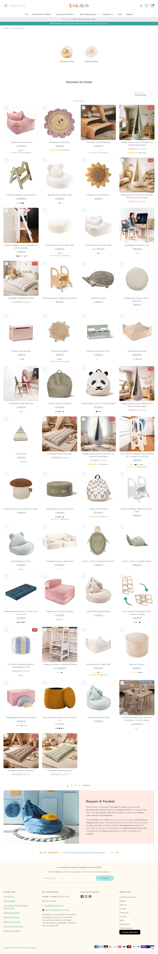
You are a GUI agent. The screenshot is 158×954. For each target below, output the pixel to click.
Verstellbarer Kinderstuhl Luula (137, 245)
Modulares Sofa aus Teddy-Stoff (59, 561)
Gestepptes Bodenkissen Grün (59, 770)
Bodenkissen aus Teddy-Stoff (98, 664)
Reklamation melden (11, 931)
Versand (122, 916)
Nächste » (87, 785)
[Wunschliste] (146, 5)
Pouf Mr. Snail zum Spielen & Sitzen (137, 561)
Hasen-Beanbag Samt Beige (98, 611)
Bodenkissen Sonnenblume (98, 195)
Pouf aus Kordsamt (137, 664)
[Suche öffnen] (5, 5)
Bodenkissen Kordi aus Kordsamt (59, 509)
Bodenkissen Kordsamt (137, 351)
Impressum (124, 912)
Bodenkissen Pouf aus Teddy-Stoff (60, 245)
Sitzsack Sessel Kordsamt (21, 142)
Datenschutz (124, 924)
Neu (27, 14)
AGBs (121, 920)
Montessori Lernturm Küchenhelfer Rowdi (60, 664)
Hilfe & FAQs (8, 896)
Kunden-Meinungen (127, 897)
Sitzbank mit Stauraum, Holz (98, 351)
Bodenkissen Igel (98, 298)
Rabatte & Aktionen (11, 917)
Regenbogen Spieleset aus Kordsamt (21, 717)
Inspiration (107, 14)
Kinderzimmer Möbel (41, 14)
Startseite (6, 28)
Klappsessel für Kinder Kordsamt (59, 611)
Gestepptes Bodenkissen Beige (21, 298)
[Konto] (141, 5)
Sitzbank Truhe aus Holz (21, 351)
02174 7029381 (52, 910)
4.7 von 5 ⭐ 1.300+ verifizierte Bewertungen (79, 19)
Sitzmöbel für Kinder (18, 28)
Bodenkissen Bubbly (59, 351)
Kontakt (122, 909)
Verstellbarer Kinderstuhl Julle (21, 403)
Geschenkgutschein (11, 913)
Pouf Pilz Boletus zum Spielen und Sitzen (21, 509)
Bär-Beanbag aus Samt (21, 561)
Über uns (123, 905)
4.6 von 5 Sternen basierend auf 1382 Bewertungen (84, 852)
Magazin (129, 14)
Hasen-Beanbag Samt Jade (98, 717)
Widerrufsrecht (125, 928)
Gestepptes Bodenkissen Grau (59, 453)
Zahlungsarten (9, 901)
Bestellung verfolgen (11, 922)
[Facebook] (82, 896)
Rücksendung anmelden (13, 926)
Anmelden (105, 878)
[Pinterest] (90, 896)
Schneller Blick (21, 136)
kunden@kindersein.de (54, 905)
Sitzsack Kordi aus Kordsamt (59, 403)
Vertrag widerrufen (130, 932)
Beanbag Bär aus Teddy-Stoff (60, 195)
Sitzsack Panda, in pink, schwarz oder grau (98, 403)
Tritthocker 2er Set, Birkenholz (98, 142)
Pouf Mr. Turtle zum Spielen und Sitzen (98, 561)
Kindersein (20, 948)
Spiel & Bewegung (88, 14)
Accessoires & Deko (65, 14)
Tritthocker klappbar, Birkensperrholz (21, 195)
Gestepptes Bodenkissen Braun (21, 770)
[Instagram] (86, 896)
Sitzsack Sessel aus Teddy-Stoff (98, 245)
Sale (120, 14)
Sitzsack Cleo (21, 453)
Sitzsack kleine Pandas (98, 509)
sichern (103, 23)
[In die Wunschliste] (6, 107)
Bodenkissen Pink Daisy (60, 142)
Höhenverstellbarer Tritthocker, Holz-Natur (59, 298)
